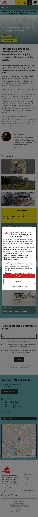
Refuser (19, 281)
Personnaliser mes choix (19, 286)
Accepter (19, 276)
